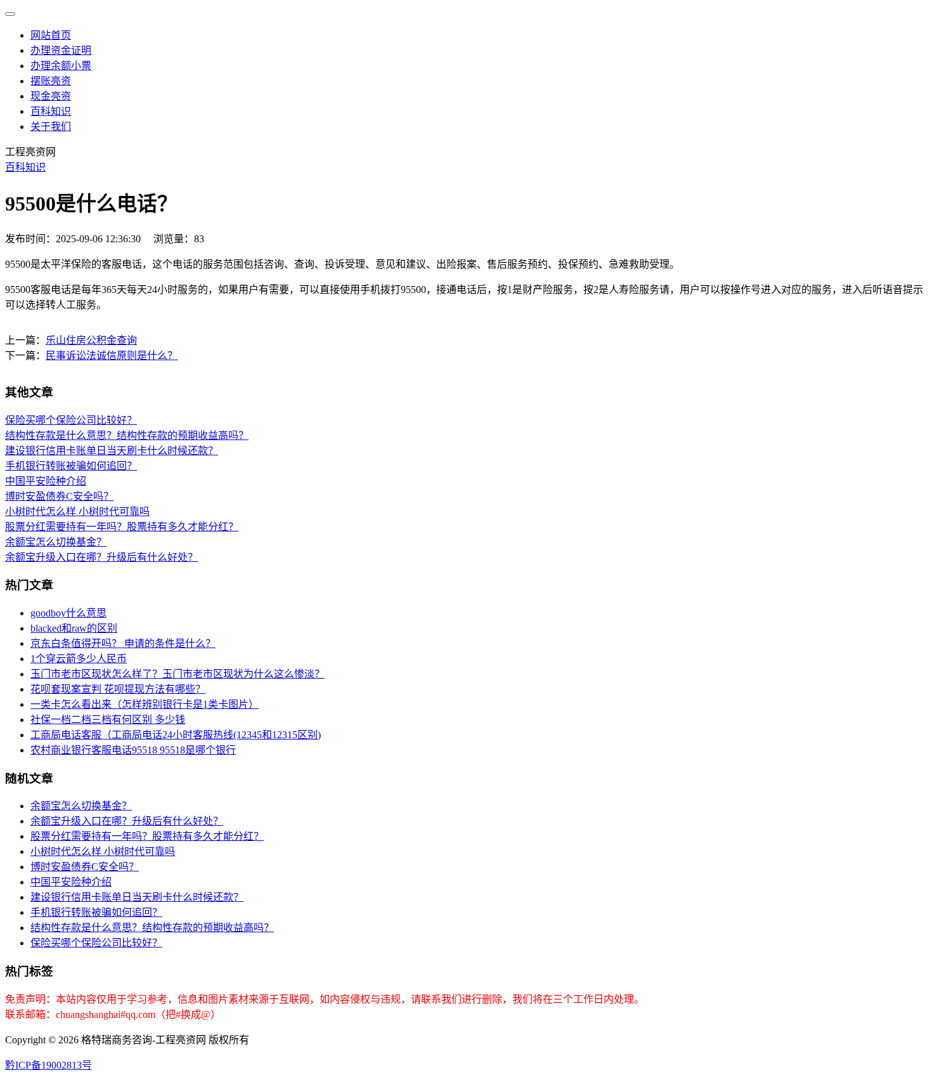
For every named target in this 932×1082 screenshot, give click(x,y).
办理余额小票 (60, 65)
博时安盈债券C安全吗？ (59, 496)
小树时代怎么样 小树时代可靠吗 (77, 511)
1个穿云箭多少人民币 (78, 658)
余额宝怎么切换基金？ (56, 542)
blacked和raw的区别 (73, 628)
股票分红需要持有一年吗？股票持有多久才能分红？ (121, 526)
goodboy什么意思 (68, 613)
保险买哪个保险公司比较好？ (71, 420)
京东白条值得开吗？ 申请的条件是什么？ (123, 643)
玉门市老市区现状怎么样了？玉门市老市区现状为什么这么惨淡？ (177, 673)
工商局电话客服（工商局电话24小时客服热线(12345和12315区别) (175, 734)
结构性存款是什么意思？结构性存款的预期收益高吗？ (127, 435)
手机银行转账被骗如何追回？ (71, 465)
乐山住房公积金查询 (91, 340)
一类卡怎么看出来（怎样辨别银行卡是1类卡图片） (144, 704)
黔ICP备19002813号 (48, 1065)
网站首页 (50, 35)
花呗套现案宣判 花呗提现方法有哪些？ (117, 689)
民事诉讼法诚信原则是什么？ (112, 355)
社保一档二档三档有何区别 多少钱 (107, 719)
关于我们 (50, 126)
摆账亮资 (50, 80)
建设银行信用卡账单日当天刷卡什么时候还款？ (111, 450)
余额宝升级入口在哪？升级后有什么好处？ (101, 557)
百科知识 (50, 111)
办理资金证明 (60, 50)
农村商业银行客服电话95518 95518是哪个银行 (133, 750)
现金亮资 (50, 96)
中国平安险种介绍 (45, 481)
